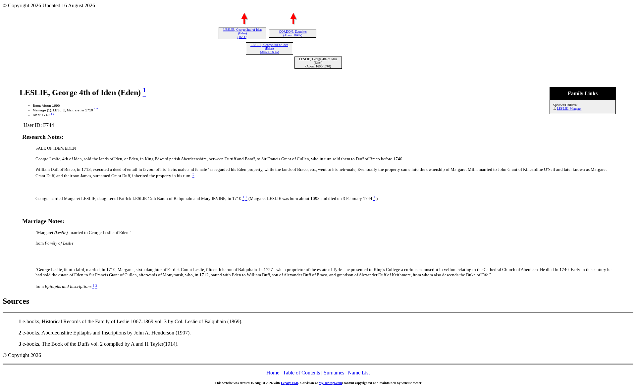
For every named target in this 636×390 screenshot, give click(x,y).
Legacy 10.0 (289, 383)
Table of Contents (301, 372)
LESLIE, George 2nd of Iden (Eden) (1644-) (242, 33)
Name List (359, 372)
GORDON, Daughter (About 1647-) (293, 33)
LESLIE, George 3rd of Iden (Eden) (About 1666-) (269, 48)
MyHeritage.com (330, 383)
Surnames (334, 372)
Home (272, 372)
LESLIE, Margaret (569, 108)
